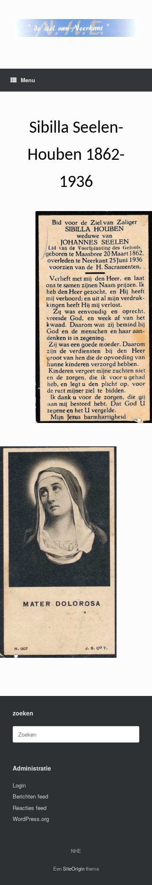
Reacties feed (29, 808)
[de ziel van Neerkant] (76, 28)
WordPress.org (31, 819)
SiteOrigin (73, 868)
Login (19, 785)
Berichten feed (30, 796)
